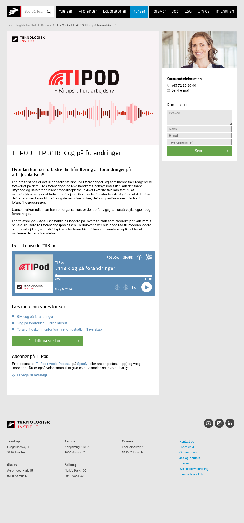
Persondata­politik (191, 474)
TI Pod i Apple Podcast (53, 363)
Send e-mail (180, 90)
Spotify (82, 363)
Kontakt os (186, 441)
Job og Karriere (189, 457)
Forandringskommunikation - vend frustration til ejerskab (59, 329)
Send (199, 151)
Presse (184, 463)
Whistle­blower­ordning (193, 468)
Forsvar (159, 12)
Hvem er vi (186, 446)
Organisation (188, 452)
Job (175, 12)
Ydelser (66, 12)
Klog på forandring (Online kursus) (43, 322)
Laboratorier (115, 12)
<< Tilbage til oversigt (29, 375)
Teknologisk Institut (21, 25)
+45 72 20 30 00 (183, 85)
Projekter (88, 12)
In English (225, 12)
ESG (188, 12)
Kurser (139, 12)
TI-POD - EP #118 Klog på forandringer (86, 25)
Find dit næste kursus (47, 341)
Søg (49, 11)
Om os (204, 12)
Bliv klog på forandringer (35, 316)
